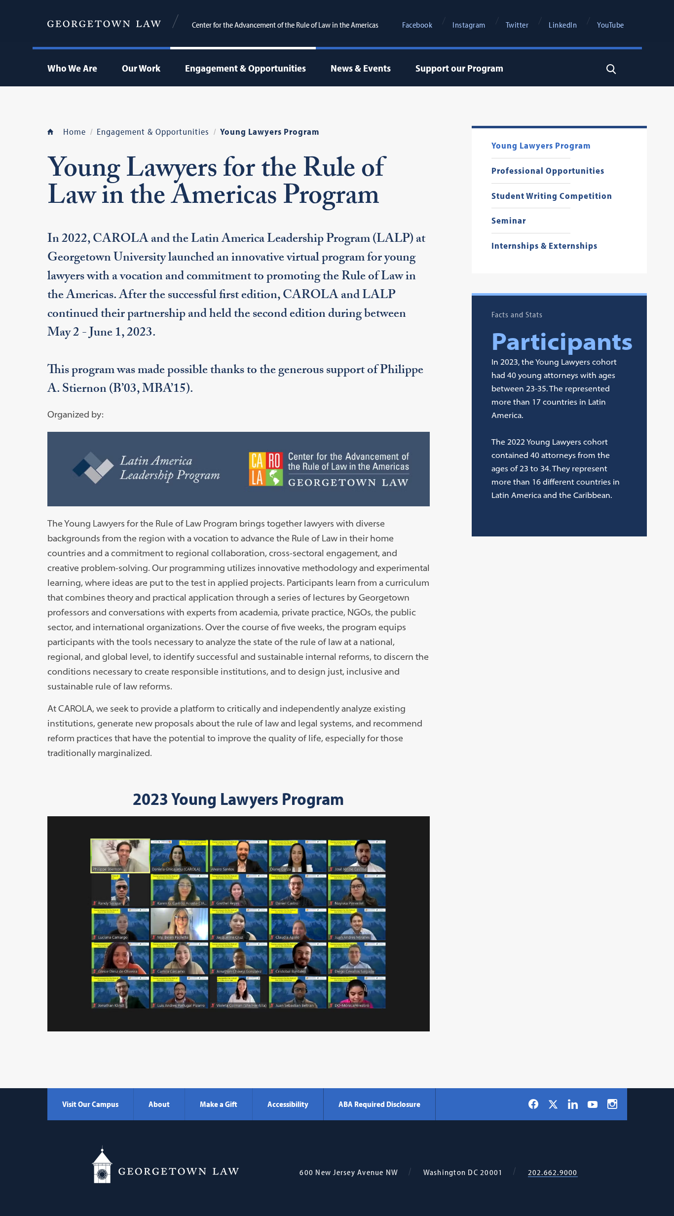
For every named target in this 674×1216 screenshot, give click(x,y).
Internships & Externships (544, 246)
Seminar (508, 221)
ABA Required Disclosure (379, 1104)
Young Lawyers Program (541, 146)
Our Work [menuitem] (141, 68)
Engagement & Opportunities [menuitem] (245, 68)
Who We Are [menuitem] (72, 68)
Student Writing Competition (551, 196)
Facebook (417, 25)
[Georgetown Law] (104, 22)
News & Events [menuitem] (361, 68)
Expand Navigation (99, 67)
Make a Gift (218, 1104)
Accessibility (287, 1104)
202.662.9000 (553, 1172)
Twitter (517, 25)
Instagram (469, 25)
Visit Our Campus (90, 1104)
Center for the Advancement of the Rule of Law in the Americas (285, 25)
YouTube (610, 25)
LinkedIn (563, 25)
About (159, 1104)
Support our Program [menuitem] (459, 68)
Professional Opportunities (547, 171)
